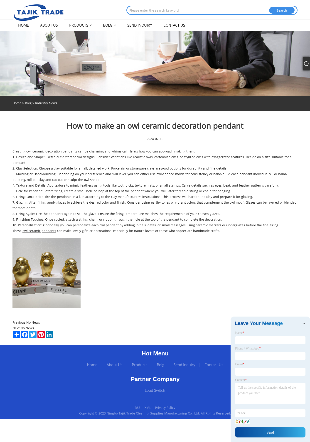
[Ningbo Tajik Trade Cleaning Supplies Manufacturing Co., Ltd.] (38, 12)
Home (92, 364)
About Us (115, 364)
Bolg (28, 103)
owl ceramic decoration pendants (51, 151)
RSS (137, 407)
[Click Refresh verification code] (242, 421)
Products (140, 364)
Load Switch (155, 390)
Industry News (46, 103)
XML (148, 407)
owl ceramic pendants (39, 231)
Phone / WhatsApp (248, 348)
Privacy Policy (165, 407)
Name (239, 333)
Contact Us (213, 364)
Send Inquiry (184, 364)
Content (241, 380)
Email (239, 364)
